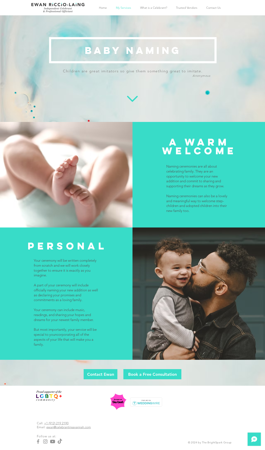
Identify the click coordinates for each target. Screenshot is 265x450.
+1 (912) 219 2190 (56, 423)
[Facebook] (38, 441)
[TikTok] (60, 441)
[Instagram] (45, 441)
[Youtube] (52, 441)
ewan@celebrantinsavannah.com (68, 427)
